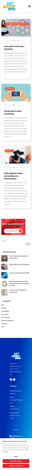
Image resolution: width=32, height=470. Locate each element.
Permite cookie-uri (16, 466)
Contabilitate (5, 311)
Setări (16, 456)
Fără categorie (5, 317)
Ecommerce (10, 89)
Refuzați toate (16, 461)
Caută (3, 241)
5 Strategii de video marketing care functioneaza (13, 176)
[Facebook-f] (11, 379)
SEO (2, 327)
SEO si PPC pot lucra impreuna (19, 264)
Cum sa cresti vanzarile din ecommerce (18, 291)
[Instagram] (14, 379)
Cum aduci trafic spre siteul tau (14, 47)
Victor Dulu (9, 40)
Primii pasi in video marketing (13, 112)
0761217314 (15, 409)
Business (15, 24)
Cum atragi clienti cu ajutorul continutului (18, 257)
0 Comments (8, 42)
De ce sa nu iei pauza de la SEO (19, 273)
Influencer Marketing (7, 320)
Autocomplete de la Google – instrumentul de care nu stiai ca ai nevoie (19, 283)
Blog (7, 24)
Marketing (24, 24)
